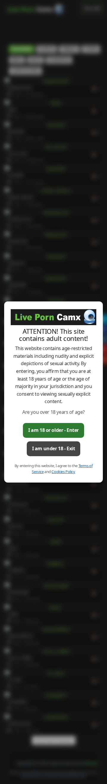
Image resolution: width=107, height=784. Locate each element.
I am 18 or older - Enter (53, 430)
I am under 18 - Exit (53, 448)
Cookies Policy (63, 471)
